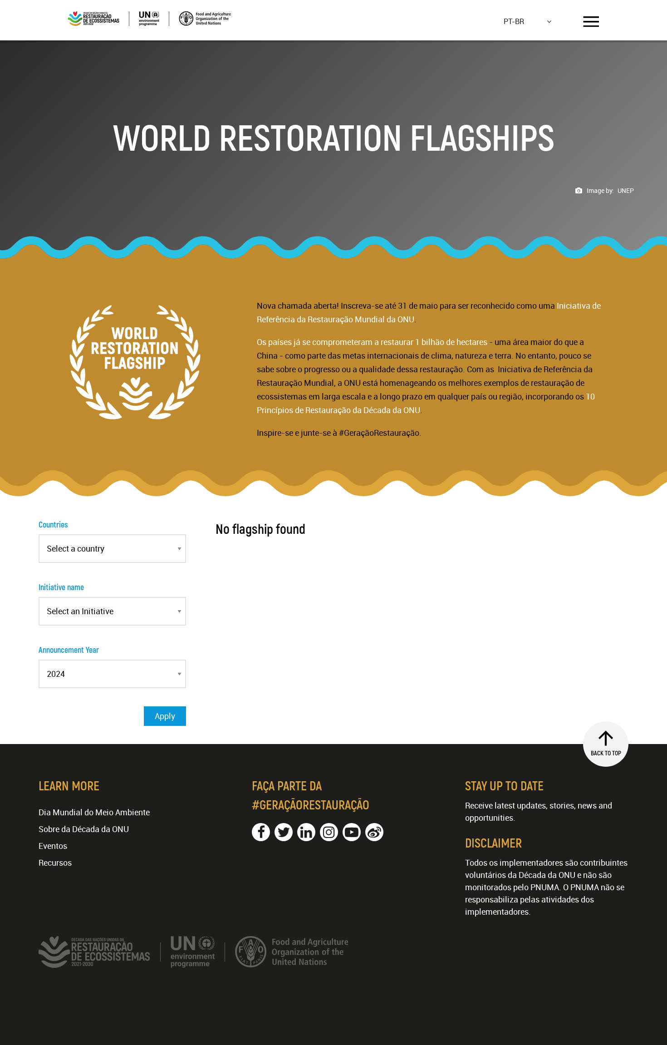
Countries (53, 524)
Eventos (53, 845)
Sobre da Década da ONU (84, 828)
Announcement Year (69, 650)
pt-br (514, 21)
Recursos (55, 862)
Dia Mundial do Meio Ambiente (94, 812)
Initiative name (61, 587)
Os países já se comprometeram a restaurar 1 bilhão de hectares (372, 341)
